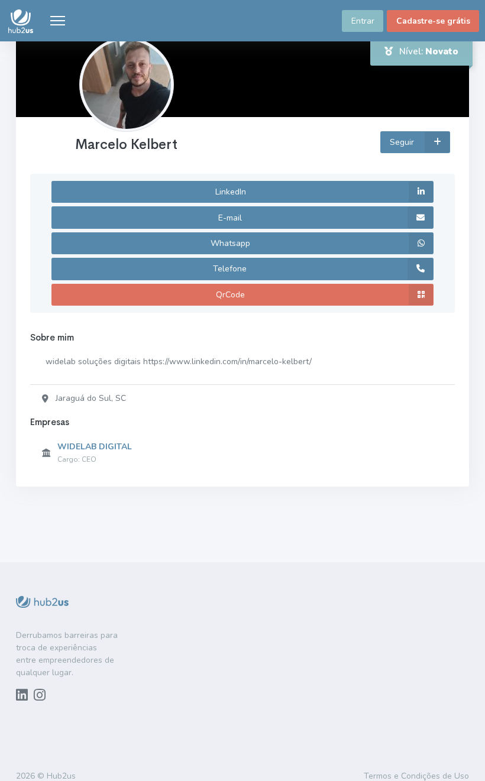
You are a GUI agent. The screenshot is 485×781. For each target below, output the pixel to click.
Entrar (362, 21)
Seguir (403, 142)
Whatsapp (230, 243)
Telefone (230, 268)
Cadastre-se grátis (433, 21)
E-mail (230, 217)
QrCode (230, 294)
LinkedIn (230, 191)
